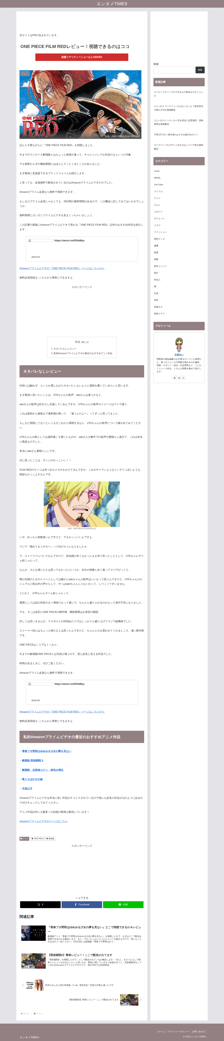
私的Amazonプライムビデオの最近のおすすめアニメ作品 (83, 353)
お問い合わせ (198, 1031)
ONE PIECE (39, 839)
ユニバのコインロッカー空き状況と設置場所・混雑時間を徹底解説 (178, 122)
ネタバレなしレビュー (65, 348)
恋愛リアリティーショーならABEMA (81, 57)
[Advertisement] (82, 21)
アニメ (25, 839)
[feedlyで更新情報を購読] (179, 378)
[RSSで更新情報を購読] (183, 378)
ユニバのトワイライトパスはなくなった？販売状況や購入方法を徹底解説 (178, 108)
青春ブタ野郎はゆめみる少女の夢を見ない (46, 751)
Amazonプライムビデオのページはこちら (44, 821)
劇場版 (51, 839)
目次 (77, 341)
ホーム (161, 1031)
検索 (156, 64)
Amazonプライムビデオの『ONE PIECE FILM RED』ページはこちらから (62, 268)
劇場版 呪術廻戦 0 (32, 760)
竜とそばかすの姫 (32, 779)
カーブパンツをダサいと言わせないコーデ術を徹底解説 (178, 147)
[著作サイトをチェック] (175, 378)
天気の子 (27, 788)
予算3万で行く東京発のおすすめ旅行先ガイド (176, 135)
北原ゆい (179, 354)
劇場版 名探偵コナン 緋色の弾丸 (43, 769)
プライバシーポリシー (178, 1031)
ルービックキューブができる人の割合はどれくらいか (178, 94)
